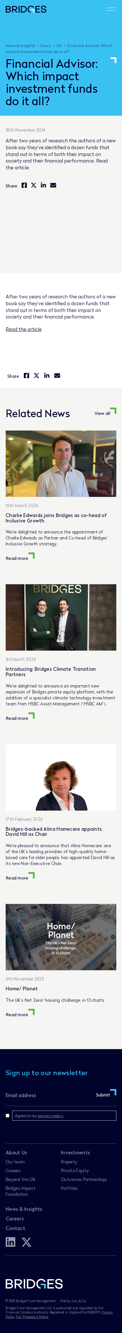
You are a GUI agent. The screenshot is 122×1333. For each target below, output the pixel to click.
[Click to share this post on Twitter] (34, 185)
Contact (15, 1228)
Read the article (24, 329)
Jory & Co (78, 1301)
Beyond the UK (20, 1179)
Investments (75, 1152)
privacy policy (50, 1115)
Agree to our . (39, 1115)
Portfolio (69, 1188)
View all (102, 413)
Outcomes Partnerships (84, 1179)
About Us (16, 1152)
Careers (13, 1170)
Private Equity (75, 1170)
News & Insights (24, 1209)
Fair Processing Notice (32, 1317)
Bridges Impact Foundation (20, 1191)
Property (69, 1162)
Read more (17, 558)
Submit (103, 1095)
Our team (15, 1162)
